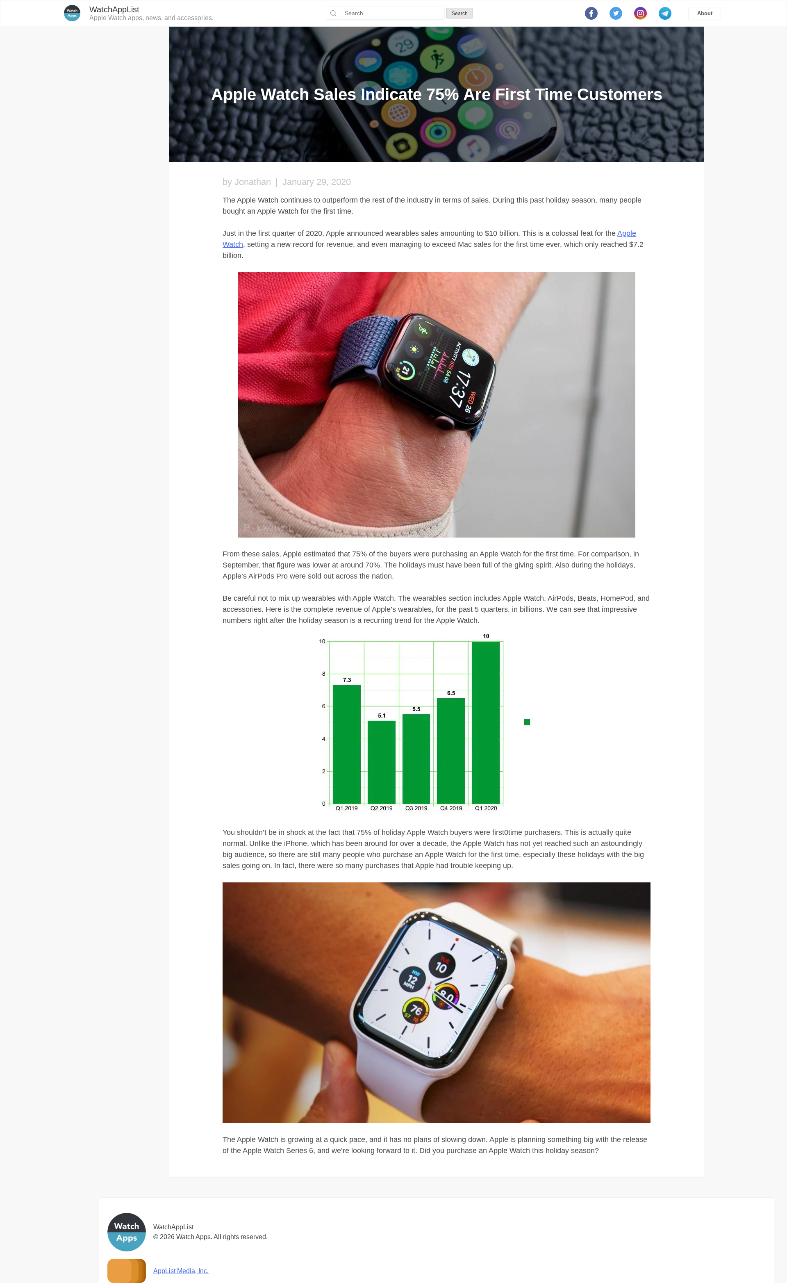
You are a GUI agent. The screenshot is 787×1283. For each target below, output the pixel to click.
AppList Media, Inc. (181, 1270)
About (704, 13)
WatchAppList (114, 9)
